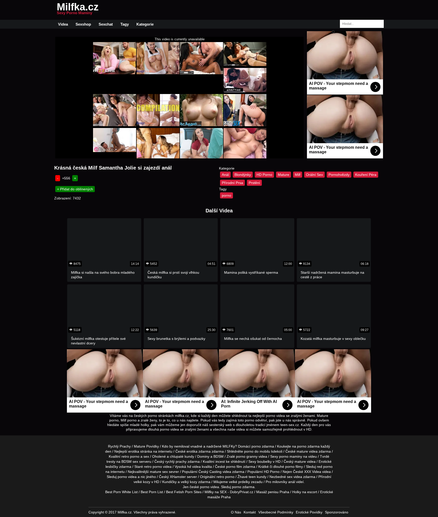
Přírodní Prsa (232, 183)
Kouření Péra (365, 175)
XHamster (178, 477)
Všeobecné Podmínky (275, 512)
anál (291, 482)
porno (226, 195)
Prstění (254, 183)
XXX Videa (312, 472)
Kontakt (250, 512)
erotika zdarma (199, 451)
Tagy (124, 24)
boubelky (264, 461)
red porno (325, 467)
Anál (225, 175)
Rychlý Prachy (119, 446)
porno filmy (294, 467)
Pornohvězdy (339, 175)
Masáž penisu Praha (272, 492)
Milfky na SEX (216, 492)
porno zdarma (308, 446)
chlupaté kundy (182, 456)
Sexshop (83, 24)
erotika (133, 451)
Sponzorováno (336, 512)
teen (252, 477)
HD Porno (264, 175)
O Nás (236, 512)
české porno (199, 487)
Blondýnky (242, 175)
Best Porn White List (121, 492)
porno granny (247, 456)
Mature (283, 175)
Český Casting (210, 472)
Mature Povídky (146, 446)
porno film (234, 467)
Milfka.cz (78, 10)
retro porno (130, 456)
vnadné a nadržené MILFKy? (213, 446)
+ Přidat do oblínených (75, 189)
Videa (63, 24)
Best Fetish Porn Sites (184, 492)
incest (220, 461)
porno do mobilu (257, 451)
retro (220, 477)
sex (290, 477)
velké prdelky (239, 482)
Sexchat (106, 24)
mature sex (159, 472)
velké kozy (142, 482)
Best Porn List (152, 492)
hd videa (194, 467)
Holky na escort (304, 492)
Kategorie (145, 24)
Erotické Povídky (309, 512)
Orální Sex (314, 175)
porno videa (127, 477)
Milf (297, 175)
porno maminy (290, 456)
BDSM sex (129, 461)
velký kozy (189, 482)
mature (302, 451)
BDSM (218, 456)
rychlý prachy (176, 461)
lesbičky (111, 467)
